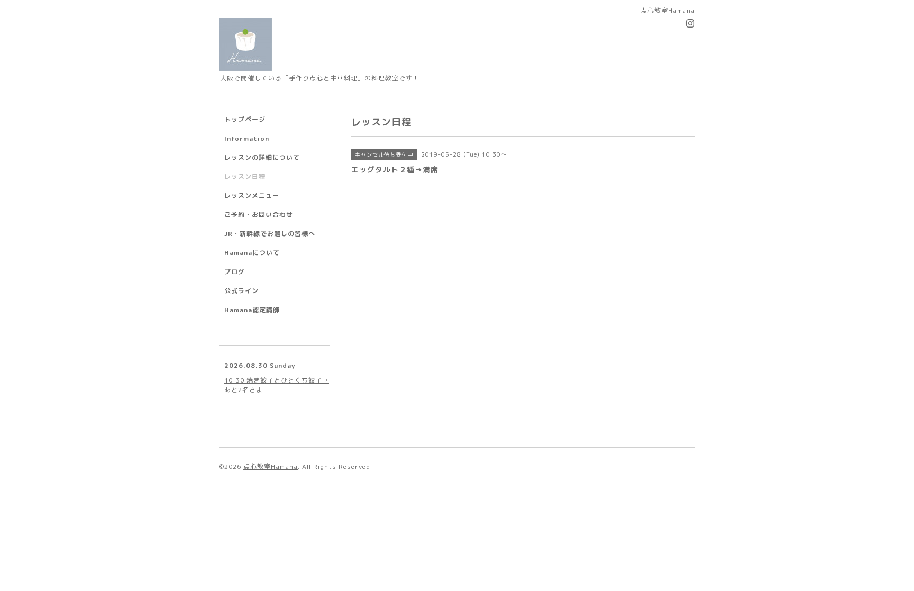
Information (246, 138)
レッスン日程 (245, 176)
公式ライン (241, 290)
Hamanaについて (252, 252)
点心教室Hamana (270, 466)
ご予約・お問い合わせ (258, 214)
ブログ (234, 271)
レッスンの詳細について (262, 157)
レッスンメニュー (251, 195)
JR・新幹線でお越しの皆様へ (269, 233)
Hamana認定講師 (252, 309)
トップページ (245, 119)
